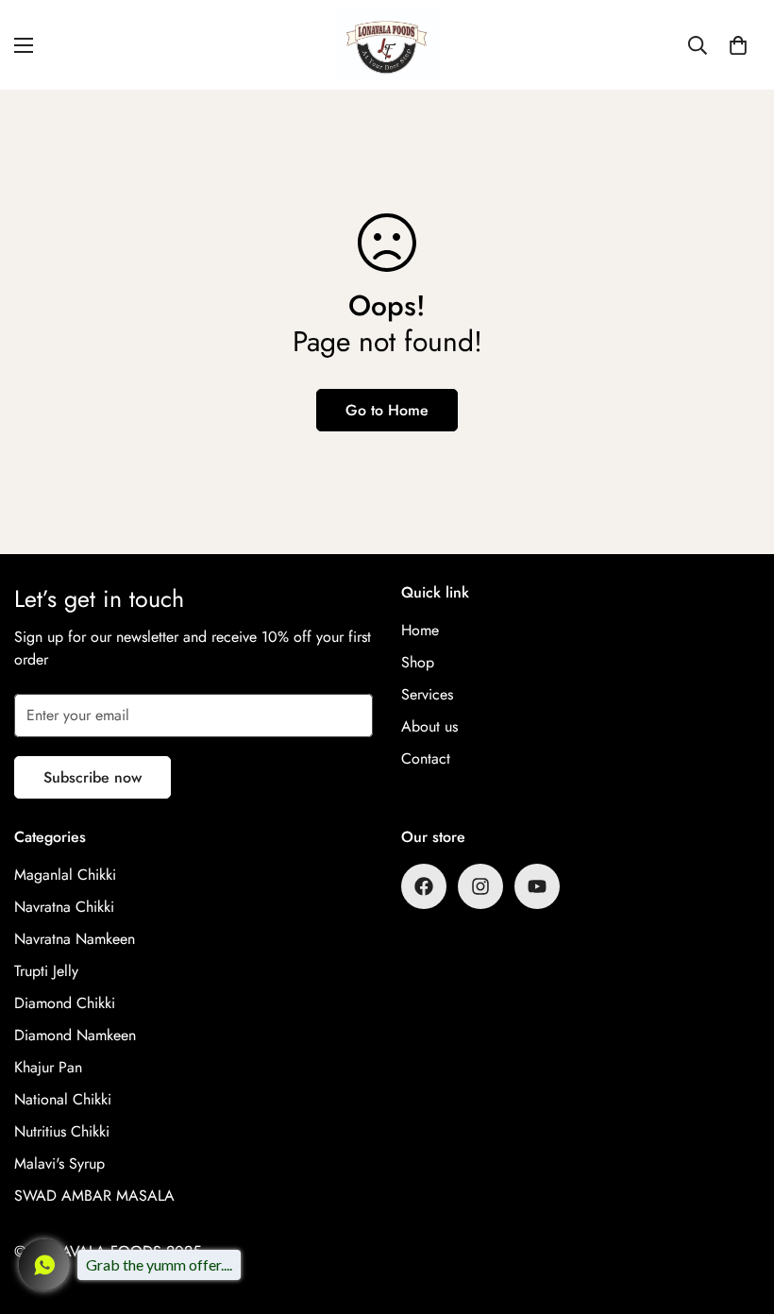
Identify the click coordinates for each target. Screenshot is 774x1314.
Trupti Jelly (46, 971)
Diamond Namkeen (75, 1035)
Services (427, 694)
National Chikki (62, 1099)
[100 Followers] (480, 886)
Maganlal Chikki (65, 874)
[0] (738, 45)
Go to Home (387, 410)
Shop (417, 662)
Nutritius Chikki (61, 1131)
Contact (425, 758)
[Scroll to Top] (737, 1211)
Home (420, 630)
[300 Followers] (423, 886)
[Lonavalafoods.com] (387, 45)
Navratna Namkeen (74, 939)
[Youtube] (537, 886)
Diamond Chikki (64, 1003)
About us (429, 726)
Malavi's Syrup (59, 1163)
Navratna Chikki (64, 907)
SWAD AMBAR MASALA (94, 1195)
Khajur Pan (48, 1067)
